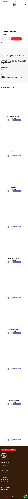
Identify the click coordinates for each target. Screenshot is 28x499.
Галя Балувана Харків (7, 496)
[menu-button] (2, 5)
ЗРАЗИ (3, 467)
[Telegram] (13, 481)
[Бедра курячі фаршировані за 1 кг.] (14, 137)
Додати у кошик (17, 119)
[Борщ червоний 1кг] (14, 315)
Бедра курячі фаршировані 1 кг (14, 116)
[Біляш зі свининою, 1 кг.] (14, 280)
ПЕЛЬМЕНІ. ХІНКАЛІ (5, 470)
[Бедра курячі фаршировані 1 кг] (14, 102)
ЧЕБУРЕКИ (4, 472)
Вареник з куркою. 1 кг (14, 365)
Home (2, 9)
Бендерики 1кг (14, 187)
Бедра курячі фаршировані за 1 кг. (14, 152)
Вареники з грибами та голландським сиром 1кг (14, 436)
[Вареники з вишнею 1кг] (14, 386)
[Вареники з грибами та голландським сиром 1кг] (14, 422)
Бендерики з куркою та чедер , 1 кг (14, 223)
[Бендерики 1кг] (14, 173)
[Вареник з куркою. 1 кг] (14, 351)
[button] (26, 4)
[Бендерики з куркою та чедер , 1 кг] (14, 208)
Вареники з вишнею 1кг (14, 400)
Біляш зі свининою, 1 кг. (14, 294)
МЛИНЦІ (3, 468)
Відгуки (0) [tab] (16, 51)
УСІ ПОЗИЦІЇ (7, 9)
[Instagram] (10, 481)
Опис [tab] (11, 51)
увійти (20, 77)
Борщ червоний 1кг (14, 329)
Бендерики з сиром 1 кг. (14, 258)
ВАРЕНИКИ (4, 465)
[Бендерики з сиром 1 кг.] (14, 244)
